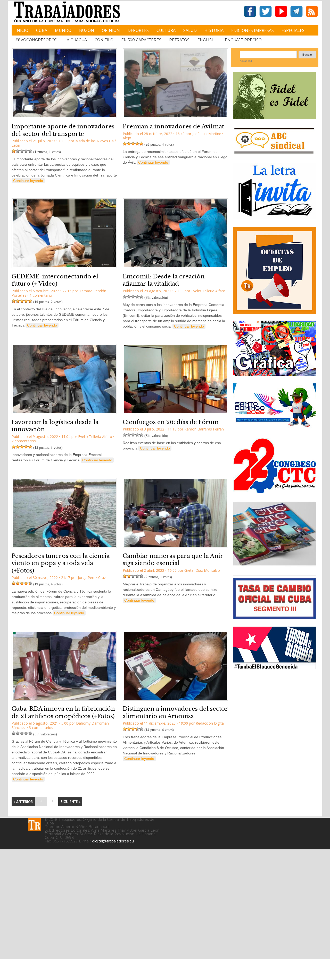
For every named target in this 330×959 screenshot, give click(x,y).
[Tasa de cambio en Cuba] (274, 617)
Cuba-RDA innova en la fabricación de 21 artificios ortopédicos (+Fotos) (63, 712)
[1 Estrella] (14, 151)
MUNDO (63, 30)
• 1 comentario (39, 295)
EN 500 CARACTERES (141, 40)
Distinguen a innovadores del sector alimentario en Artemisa (175, 712)
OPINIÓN (111, 30)
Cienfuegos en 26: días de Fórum (171, 422)
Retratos (179, 40)
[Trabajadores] (34, 824)
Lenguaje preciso (242, 40)
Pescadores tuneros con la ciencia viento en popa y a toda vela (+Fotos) (61, 563)
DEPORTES (138, 30)
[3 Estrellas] (22, 151)
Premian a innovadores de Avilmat (173, 126)
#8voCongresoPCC (36, 40)
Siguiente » (70, 801)
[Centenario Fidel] (274, 117)
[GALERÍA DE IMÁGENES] (274, 373)
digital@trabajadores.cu (113, 841)
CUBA (41, 30)
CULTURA (166, 30)
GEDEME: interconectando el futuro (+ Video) (55, 280)
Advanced (246, 60)
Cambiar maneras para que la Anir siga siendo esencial (173, 559)
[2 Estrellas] (18, 151)
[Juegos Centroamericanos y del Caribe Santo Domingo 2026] (274, 428)
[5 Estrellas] (30, 151)
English (206, 40)
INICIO (21, 30)
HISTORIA (214, 30)
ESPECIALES (293, 30)
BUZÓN (86, 30)
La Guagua (75, 40)
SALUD (190, 30)
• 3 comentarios (40, 727)
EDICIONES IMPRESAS (252, 30)
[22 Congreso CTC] (274, 491)
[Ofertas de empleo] (274, 270)
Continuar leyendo (28, 181)
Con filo (104, 40)
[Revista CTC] (274, 565)
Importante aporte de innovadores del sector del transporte (63, 130)
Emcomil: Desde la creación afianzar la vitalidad (164, 280)
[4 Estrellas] (26, 151)
